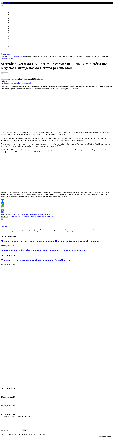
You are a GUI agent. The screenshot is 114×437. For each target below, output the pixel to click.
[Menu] (2, 5)
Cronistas (13, 12)
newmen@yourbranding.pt (18, 369)
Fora (11, 39)
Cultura (8, 16)
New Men (14, 79)
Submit (25, 430)
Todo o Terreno (15, 47)
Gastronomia (10, 41)
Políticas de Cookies (14, 379)
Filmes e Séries (15, 20)
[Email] (57, 208)
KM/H (7, 43)
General (8, 422)
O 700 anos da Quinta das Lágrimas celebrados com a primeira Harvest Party (45, 250)
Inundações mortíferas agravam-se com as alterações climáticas (34, 216)
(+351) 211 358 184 (16, 371)
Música (12, 22)
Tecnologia (14, 33)
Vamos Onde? (10, 35)
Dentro (12, 37)
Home (7, 420)
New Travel (9, 49)
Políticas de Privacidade (15, 377)
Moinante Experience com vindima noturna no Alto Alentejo (35, 259)
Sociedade (9, 10)
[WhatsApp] (57, 204)
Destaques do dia (7, 58)
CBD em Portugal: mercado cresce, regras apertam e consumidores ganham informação (34, 393)
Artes (12, 18)
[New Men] (5, 3)
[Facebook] (57, 201)
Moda (12, 28)
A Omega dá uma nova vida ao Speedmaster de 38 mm (21, 410)
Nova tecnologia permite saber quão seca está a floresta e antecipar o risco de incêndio (50, 241)
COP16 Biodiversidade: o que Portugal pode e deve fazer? (32, 214)
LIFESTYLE (8, 24)
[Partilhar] (57, 211)
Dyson (12, 26)
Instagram (12, 373)
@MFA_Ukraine (39, 152)
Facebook (12, 375)
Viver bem (13, 31)
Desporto (8, 45)
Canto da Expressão (17, 14)
